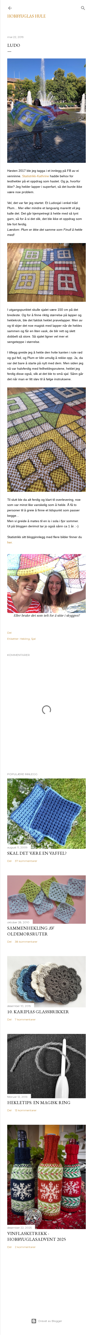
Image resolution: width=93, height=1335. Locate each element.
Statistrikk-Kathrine (35, 176)
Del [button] (9, 632)
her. (10, 542)
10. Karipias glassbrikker (38, 1012)
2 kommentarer (25, 1247)
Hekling (25, 638)
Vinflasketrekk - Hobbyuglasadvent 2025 (36, 1236)
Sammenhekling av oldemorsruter (30, 931)
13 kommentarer (26, 1110)
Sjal (33, 638)
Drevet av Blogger (50, 1321)
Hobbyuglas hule (26, 16)
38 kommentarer (26, 941)
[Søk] (83, 7)
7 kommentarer (25, 1019)
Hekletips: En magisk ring (38, 1102)
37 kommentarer (26, 861)
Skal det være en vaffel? (37, 853)
